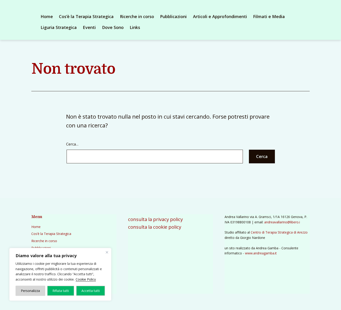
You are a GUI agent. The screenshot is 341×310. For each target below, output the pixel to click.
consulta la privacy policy (155, 219)
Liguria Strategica (59, 27)
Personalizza (30, 290)
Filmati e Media (269, 16)
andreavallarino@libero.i (282, 222)
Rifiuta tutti (60, 290)
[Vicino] (107, 252)
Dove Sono (113, 27)
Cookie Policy (86, 279)
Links (135, 27)
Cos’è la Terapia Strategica (86, 16)
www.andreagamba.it (261, 253)
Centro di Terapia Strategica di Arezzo (279, 232)
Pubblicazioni (173, 16)
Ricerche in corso (137, 16)
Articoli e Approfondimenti (220, 16)
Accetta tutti (90, 290)
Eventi (89, 27)
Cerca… (72, 144)
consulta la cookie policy (154, 227)
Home (47, 16)
